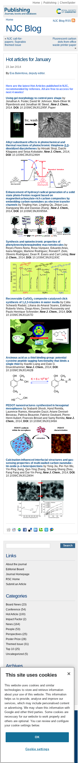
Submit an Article (16, 584)
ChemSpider (67, 2)
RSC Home (13, 579)
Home (36, 2)
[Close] (69, 674)
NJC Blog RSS (62, 20)
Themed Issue (14, 644)
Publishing (49, 2)
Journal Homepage (17, 574)
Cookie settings (37, 749)
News (9, 624)
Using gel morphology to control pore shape (34, 98)
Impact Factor (14, 619)
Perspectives (14, 634)
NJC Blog (23, 28)
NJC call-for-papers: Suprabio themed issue (15, 42)
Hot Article (12, 614)
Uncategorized (15, 654)
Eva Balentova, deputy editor (27, 73)
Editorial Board (15, 569)
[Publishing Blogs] (40, 11)
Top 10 (10, 649)
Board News (13, 604)
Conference (13, 609)
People (10, 629)
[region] (37, 715)
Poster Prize (13, 639)
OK (37, 737)
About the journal (16, 564)
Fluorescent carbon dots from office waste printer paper (64, 42)
